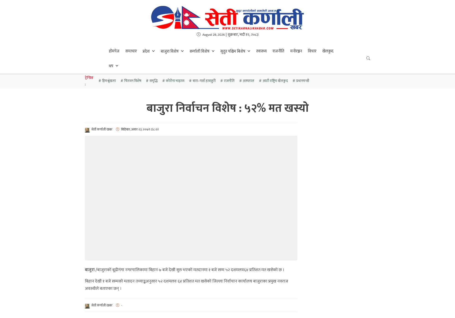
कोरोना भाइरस (175, 81)
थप (111, 66)
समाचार (131, 51)
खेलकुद (327, 51)
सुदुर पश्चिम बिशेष (232, 51)
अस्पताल (248, 81)
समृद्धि (154, 81)
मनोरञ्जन (296, 51)
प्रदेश (146, 51)
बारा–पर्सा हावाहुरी (204, 81)
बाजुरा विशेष (170, 51)
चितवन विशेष (132, 81)
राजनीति (278, 51)
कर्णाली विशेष (199, 51)
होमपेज (114, 51)
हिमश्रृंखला (109, 81)
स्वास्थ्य (261, 51)
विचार (312, 51)
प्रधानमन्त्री (302, 81)
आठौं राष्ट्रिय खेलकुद (275, 81)
